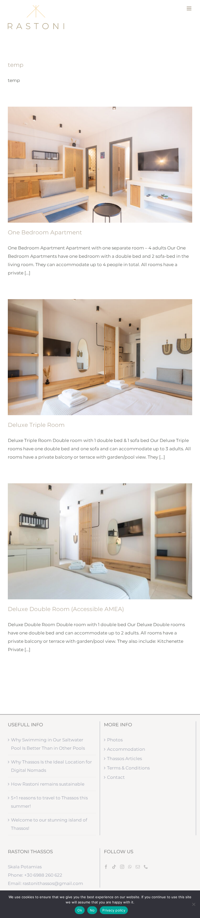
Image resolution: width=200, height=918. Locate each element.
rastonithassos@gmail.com (53, 883)
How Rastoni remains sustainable (47, 784)
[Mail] (138, 867)
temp (15, 64)
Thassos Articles (124, 758)
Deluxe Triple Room (36, 424)
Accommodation (126, 749)
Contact (116, 777)
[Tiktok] (114, 867)
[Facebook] (106, 867)
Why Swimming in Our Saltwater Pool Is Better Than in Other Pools (48, 744)
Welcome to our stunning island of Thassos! (49, 824)
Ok (79, 910)
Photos (115, 739)
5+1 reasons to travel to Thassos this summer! (49, 802)
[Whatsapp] (130, 867)
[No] (193, 904)
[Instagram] (122, 867)
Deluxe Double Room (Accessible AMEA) (66, 609)
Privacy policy (113, 910)
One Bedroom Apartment (45, 232)
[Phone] (146, 867)
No (92, 910)
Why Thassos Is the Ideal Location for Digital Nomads (51, 766)
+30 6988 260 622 (43, 875)
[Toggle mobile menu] (189, 8)
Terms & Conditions (128, 768)
